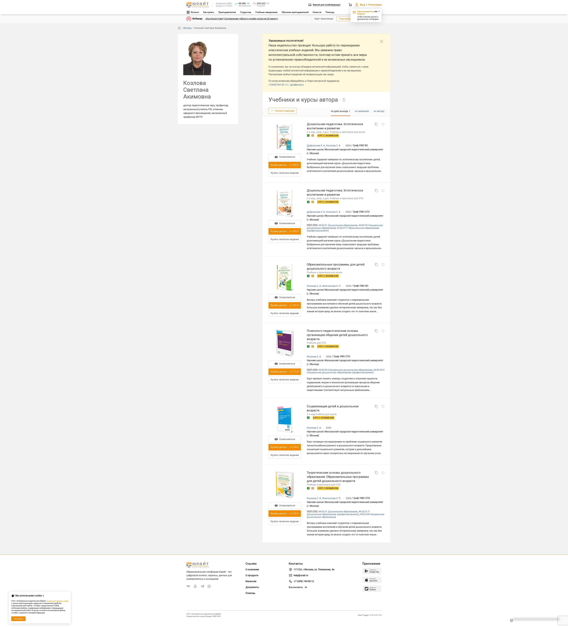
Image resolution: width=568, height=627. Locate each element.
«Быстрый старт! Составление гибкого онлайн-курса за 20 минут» (241, 18)
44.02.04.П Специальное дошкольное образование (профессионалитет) (346, 371)
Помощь (330, 12)
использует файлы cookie (57, 601)
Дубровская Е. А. (316, 145)
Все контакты (296, 587)
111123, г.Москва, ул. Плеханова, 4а (314, 569)
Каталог (195, 12)
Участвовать (346, 19)
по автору (379, 111)
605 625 (261, 3)
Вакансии (251, 581)
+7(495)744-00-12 (278, 84)
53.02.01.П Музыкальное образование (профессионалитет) (343, 229)
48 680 (242, 3)
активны (219, 6)
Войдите (361, 14)
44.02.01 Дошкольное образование (338, 225)
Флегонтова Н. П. (331, 286)
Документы (252, 587)
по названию (362, 111)
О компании (252, 569)
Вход (362, 5)
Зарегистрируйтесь (365, 11)
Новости (317, 12)
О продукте (252, 575)
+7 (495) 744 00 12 (304, 581)
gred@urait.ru (297, 84)
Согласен (18, 619)
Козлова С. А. (333, 145)
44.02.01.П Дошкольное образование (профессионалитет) (338, 513)
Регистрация (375, 5)
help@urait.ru (301, 575)
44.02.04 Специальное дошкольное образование (345, 369)
